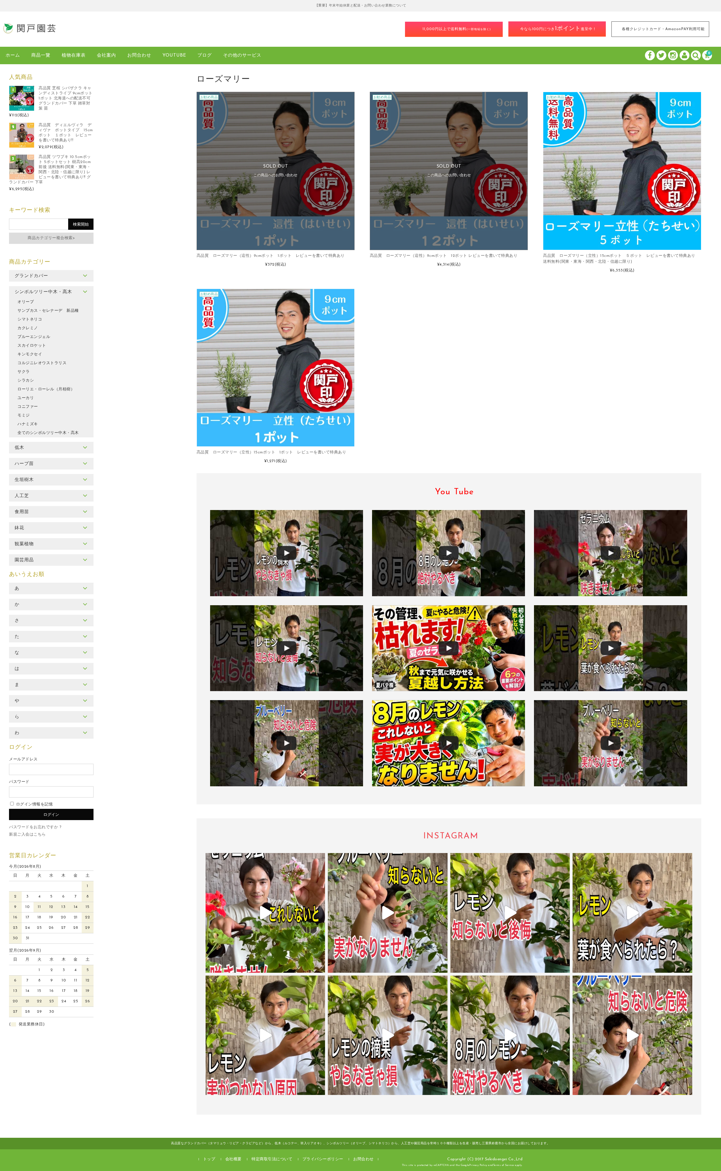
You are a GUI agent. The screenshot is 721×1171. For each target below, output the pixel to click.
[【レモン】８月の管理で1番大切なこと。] (286, 648)
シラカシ (25, 381)
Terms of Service (503, 1165)
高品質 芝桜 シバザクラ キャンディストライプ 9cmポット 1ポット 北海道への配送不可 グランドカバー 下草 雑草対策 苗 (66, 98)
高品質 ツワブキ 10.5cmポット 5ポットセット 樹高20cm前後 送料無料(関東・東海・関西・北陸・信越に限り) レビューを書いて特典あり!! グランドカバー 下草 (50, 169)
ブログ (204, 55)
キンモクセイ (29, 354)
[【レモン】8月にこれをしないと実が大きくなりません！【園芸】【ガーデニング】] (448, 743)
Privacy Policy (478, 1165)
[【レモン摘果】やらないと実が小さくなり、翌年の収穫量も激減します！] (448, 553)
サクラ (23, 372)
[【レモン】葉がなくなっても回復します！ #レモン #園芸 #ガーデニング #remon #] (632, 913)
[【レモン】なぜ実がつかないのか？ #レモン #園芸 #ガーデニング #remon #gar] (265, 1035)
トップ (209, 1159)
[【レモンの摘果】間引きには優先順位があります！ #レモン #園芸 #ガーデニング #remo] (388, 1035)
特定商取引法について (272, 1159)
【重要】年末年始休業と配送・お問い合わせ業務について (360, 5)
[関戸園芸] (29, 32)
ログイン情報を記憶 (34, 804)
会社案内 (106, 55)
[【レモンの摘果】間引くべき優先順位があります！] (286, 553)
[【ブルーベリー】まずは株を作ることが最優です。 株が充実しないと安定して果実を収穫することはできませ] (388, 913)
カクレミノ (27, 328)
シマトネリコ (29, 319)
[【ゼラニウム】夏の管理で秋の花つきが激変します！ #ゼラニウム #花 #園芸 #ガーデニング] (265, 913)
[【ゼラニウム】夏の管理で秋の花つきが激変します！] (610, 553)
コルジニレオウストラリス (41, 363)
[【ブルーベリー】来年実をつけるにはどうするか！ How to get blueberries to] (632, 1035)
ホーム (13, 55)
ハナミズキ (27, 424)
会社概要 (233, 1159)
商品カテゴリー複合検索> (51, 238)
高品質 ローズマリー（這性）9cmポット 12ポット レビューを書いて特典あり (444, 256)
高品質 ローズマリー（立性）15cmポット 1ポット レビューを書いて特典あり (271, 452)
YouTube (174, 55)
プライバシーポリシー (322, 1159)
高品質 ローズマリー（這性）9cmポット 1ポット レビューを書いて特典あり (271, 256)
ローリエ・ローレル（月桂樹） (46, 389)
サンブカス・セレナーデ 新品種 (48, 311)
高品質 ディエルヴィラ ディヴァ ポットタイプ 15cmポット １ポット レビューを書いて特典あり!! (66, 133)
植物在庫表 (74, 55)
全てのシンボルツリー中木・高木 (48, 433)
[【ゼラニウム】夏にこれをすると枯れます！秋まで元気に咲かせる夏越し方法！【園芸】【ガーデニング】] (448, 648)
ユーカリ (25, 398)
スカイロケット (31, 346)
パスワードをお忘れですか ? (35, 827)
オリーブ (25, 302)
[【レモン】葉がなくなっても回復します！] (610, 648)
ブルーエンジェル (33, 337)
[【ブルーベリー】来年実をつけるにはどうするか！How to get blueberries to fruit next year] (286, 743)
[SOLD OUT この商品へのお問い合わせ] (276, 247)
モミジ (23, 415)
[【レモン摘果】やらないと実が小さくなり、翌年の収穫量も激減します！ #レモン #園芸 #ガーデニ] (510, 1035)
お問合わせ (139, 55)
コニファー (27, 407)
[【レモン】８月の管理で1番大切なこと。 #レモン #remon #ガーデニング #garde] (510, 913)
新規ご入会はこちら (27, 834)
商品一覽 (40, 55)
